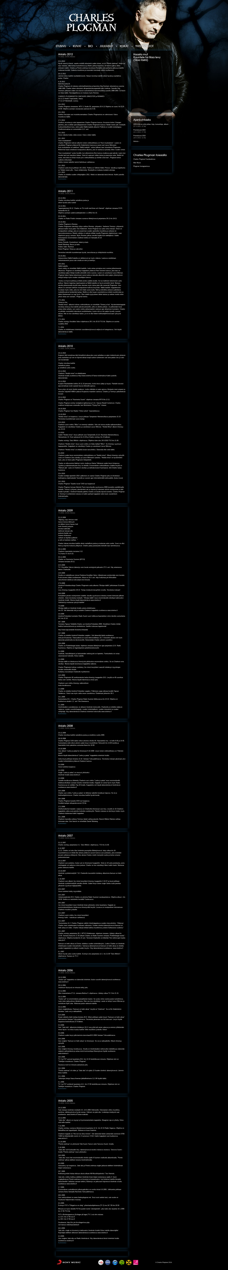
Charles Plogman (92, 23)
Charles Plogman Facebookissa (144, 159)
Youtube (101, 1262)
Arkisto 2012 (65, 54)
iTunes (115, 1262)
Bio (90, 46)
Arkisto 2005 (65, 1100)
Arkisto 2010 (65, 346)
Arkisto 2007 (65, 835)
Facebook (108, 1262)
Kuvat (77, 46)
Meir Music (137, 163)
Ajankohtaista (142, 119)
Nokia (136, 1262)
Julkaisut (106, 46)
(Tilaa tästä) (140, 60)
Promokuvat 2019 (139, 136)
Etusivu (61, 46)
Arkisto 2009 (65, 510)
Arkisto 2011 (65, 191)
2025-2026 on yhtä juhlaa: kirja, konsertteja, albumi (150, 124)
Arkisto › (136, 141)
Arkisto (72, 57)
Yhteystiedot (144, 46)
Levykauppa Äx (129, 1262)
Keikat (124, 46)
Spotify (122, 1262)
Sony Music (71, 1262)
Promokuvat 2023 (139, 130)
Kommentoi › (62, 179)
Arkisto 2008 (65, 726)
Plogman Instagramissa (141, 166)
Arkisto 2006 (65, 970)
